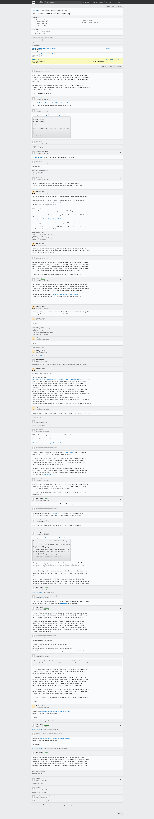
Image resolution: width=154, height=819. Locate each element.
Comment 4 (38, 163)
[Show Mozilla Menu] (33, 2)
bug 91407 (52, 567)
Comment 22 (39, 597)
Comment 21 (39, 534)
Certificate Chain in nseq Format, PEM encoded (44, 48)
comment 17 (56, 513)
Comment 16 (39, 449)
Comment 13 (39, 370)
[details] (56, 711)
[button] (118, 2)
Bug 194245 (69, 452)
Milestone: (38, 33)
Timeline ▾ (118, 66)
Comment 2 (38, 111)
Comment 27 (39, 735)
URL (41, 40)
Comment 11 (39, 319)
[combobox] (63, 2)
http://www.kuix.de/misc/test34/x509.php (48, 219)
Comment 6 (38, 193)
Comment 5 (38, 179)
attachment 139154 (46, 711)
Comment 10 (39, 308)
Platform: (38, 25)
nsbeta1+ (45, 355)
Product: (38, 20)
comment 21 (63, 603)
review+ (98, 59)
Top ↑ (119, 813)
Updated (38, 143)
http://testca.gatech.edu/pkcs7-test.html (46, 443)
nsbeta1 (40, 174)
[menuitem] (86, 2)
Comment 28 (39, 754)
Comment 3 (38, 153)
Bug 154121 (41, 10)
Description (39, 71)
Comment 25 (39, 656)
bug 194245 (47, 474)
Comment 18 (39, 500)
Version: (38, 23)
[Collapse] (120, 71)
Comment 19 (39, 510)
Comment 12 (39, 339)
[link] (51, 127)
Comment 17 (39, 480)
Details (108, 48)
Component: (37, 21)
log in (40, 805)
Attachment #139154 (37, 592)
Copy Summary (110, 6)
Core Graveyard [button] (46, 20)
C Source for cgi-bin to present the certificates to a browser (47, 54)
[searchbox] (63, 2)
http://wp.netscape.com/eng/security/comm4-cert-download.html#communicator (58, 379)
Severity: (91, 22)
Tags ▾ (111, 66)
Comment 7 (38, 245)
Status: (39, 32)
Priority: (84, 22)
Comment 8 (39, 258)
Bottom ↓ (105, 66)
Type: (84, 20)
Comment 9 (38, 280)
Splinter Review (118, 59)
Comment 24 (39, 637)
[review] (68, 711)
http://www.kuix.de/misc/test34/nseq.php (48, 203)
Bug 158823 (38, 157)
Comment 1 (38, 99)
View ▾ (119, 6)
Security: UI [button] (45, 21)
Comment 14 (39, 409)
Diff (112, 59)
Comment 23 (39, 609)
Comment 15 (39, 431)
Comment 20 (39, 521)
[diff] (62, 711)
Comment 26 (39, 707)
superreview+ (101, 61)
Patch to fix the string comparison (41, 59)
